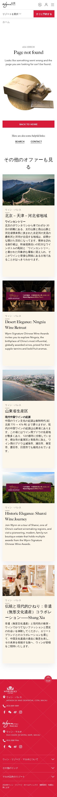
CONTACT (36, 141)
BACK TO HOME (28, 124)
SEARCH (19, 141)
